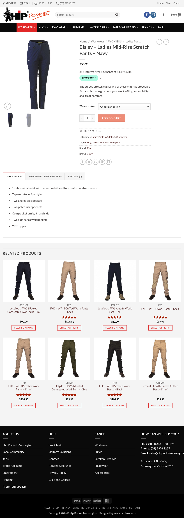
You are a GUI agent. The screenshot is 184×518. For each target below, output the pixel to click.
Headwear (101, 465)
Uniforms (78, 27)
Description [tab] (14, 176)
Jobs (6, 458)
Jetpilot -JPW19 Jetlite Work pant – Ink (115, 310)
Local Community (13, 451)
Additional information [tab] (45, 176)
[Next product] (159, 42)
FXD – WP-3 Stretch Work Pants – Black (114, 387)
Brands (147, 27)
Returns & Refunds (60, 465)
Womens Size (87, 106)
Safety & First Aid (124, 27)
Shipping (112, 507)
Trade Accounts (12, 465)
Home (160, 3)
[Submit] (117, 15)
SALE (160, 27)
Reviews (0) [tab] (75, 176)
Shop (168, 3)
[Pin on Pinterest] (102, 162)
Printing (8, 479)
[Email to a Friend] (95, 162)
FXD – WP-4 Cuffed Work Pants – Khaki (69, 310)
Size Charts (56, 445)
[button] (163, 15)
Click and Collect (59, 479)
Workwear (25, 27)
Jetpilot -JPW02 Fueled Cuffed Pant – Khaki (160, 387)
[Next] (68, 75)
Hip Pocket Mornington (17, 445)
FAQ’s (123, 507)
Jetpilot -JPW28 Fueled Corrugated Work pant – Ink (23, 310)
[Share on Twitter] (89, 162)
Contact (177, 3)
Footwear (59, 27)
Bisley (88, 142)
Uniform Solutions (60, 451)
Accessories (98, 27)
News (47, 507)
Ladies (95, 142)
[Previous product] (166, 42)
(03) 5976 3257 (160, 448)
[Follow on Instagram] (153, 15)
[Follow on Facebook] (147, 15)
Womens (104, 142)
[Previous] (8, 75)
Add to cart (111, 118)
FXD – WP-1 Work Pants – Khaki (160, 308)
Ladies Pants (133, 41)
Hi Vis (42, 27)
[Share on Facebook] (83, 162)
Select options (23, 328)
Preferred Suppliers (15, 486)
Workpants (115, 142)
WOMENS (115, 41)
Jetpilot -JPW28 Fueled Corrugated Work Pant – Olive (69, 387)
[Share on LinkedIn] (109, 162)
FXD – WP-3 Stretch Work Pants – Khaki (23, 387)
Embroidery (10, 472)
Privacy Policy (57, 472)
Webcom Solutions (125, 513)
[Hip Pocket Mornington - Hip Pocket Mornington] (26, 14)
